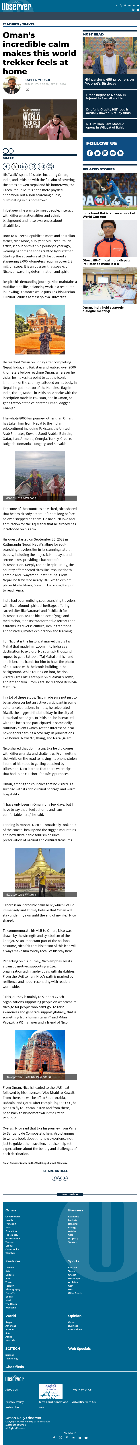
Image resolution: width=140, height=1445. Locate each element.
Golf (70, 1285)
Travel (8, 1282)
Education (11, 1231)
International (75, 1329)
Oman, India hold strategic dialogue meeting (103, 309)
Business (73, 1325)
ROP (8, 1227)
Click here (62, 1163)
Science (9, 1355)
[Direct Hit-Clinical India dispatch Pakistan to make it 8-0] (110, 238)
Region (9, 1322)
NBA (70, 1289)
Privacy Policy (14, 1402)
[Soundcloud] (129, 6)
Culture (9, 1275)
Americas (10, 1325)
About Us (11, 1389)
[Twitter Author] (27, 90)
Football (72, 1267)
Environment (12, 1238)
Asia (7, 1333)
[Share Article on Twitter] (15, 165)
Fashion (9, 1285)
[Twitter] (121, 6)
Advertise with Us (84, 1402)
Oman (71, 1322)
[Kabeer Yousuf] (12, 85)
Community (12, 1249)
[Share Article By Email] (41, 165)
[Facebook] (117, 6)
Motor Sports (75, 1278)
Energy (72, 1227)
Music (8, 1300)
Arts (7, 1271)
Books (9, 1296)
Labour (9, 1245)
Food (8, 1278)
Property (73, 1238)
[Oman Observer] (15, 6)
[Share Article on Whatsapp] (32, 165)
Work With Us (82, 1389)
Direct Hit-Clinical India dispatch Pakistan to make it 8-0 (108, 262)
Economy (73, 1216)
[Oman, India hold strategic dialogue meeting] (110, 285)
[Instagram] (125, 6)
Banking (72, 1224)
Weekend (10, 1307)
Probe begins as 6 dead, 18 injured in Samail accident (106, 96)
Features (11, 24)
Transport (10, 1224)
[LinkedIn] (133, 6)
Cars (70, 1234)
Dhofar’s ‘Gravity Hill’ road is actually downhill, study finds (108, 111)
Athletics (73, 1282)
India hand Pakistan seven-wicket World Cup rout (109, 215)
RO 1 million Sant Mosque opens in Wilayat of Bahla (105, 125)
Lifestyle (9, 1267)
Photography (12, 1289)
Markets (72, 1220)
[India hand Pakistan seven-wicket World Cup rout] (110, 191)
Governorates (12, 1216)
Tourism (9, 1242)
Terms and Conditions (53, 1402)
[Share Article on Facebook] (6, 165)
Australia (10, 1340)
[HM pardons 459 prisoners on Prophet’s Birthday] (110, 55)
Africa (8, 1336)
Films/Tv (10, 1293)
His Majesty (11, 1234)
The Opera (11, 1304)
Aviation (72, 1231)
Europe (9, 1329)
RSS (41, 1407)
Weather (10, 1253)
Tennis (71, 1271)
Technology (11, 1358)
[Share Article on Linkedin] (24, 165)
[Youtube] (138, 6)
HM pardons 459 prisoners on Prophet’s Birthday (109, 82)
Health (9, 1220)
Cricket (72, 1275)
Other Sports (75, 1293)
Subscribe (12, 1407)
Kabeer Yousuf (38, 80)
